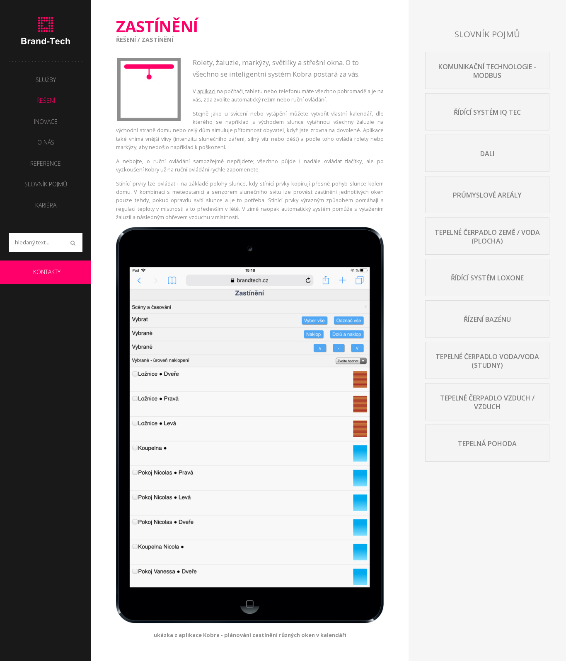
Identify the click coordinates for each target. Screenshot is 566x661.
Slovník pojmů (45, 184)
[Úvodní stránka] (45, 30)
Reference (45, 163)
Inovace (46, 121)
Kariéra (45, 205)
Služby (46, 80)
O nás (45, 142)
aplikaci (206, 91)
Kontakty (46, 272)
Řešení (126, 39)
